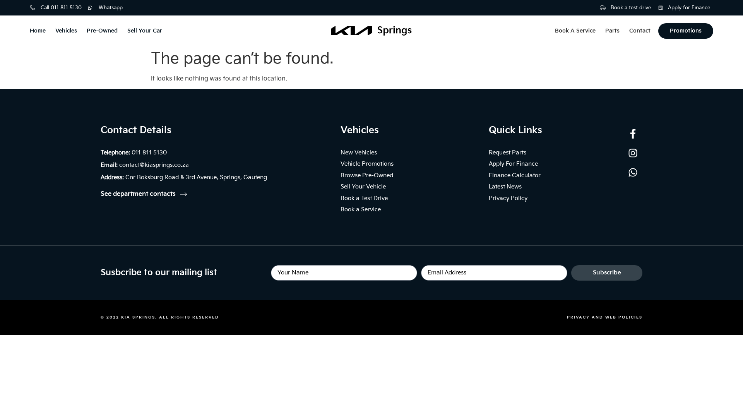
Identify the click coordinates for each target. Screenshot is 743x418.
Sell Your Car (144, 30)
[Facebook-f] (632, 133)
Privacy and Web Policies (604, 317)
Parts (612, 30)
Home (38, 30)
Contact (640, 30)
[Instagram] (632, 153)
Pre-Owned (102, 30)
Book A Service (575, 30)
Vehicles (66, 30)
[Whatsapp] (632, 172)
